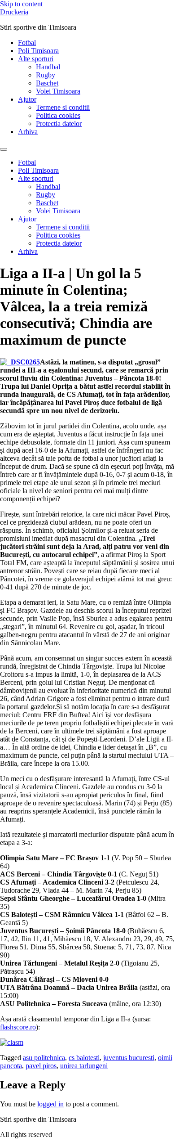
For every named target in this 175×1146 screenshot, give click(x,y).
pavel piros (41, 1066)
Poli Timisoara (38, 50)
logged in (50, 1104)
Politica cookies (58, 115)
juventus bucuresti (128, 1057)
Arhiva (28, 131)
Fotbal (27, 42)
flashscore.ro (18, 1027)
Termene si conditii (63, 107)
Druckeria (14, 12)
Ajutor (27, 99)
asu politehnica (44, 1057)
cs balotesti (84, 1057)
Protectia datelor (59, 123)
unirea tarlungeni (84, 1066)
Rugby (45, 75)
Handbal (48, 67)
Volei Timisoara (58, 91)
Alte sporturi (35, 59)
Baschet (47, 83)
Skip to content (21, 4)
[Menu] (3, 149)
